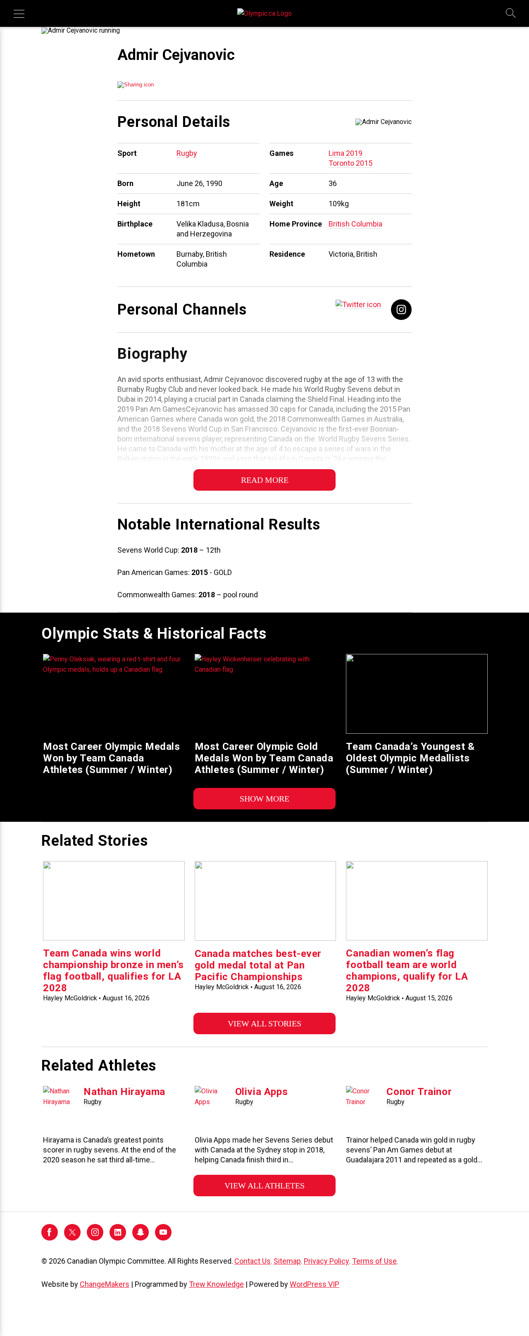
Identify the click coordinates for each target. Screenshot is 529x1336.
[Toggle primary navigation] (19, 13)
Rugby (186, 153)
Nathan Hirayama (124, 1091)
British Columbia (355, 223)
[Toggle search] (511, 13)
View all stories (264, 1023)
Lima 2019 (345, 153)
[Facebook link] (401, 309)
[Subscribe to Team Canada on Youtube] (163, 1238)
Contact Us (252, 1261)
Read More (264, 479)
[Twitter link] (358, 304)
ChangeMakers (104, 1284)
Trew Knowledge (216, 1284)
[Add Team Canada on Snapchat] (140, 1238)
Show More (264, 798)
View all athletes (264, 1185)
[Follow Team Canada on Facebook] (49, 1238)
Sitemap (287, 1261)
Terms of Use (374, 1261)
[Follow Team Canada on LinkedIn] (118, 1238)
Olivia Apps (261, 1091)
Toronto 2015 (350, 163)
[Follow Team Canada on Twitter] (72, 1238)
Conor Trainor (419, 1091)
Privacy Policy (326, 1261)
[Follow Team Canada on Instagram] (95, 1238)
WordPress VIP (314, 1284)
